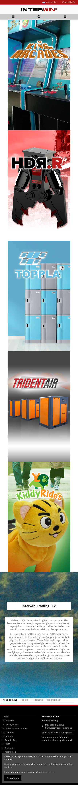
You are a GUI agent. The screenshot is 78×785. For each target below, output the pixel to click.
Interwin (9, 736)
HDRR (7, 744)
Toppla (24, 699)
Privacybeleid (11, 724)
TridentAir (37, 699)
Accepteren (13, 778)
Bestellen (9, 720)
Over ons (9, 732)
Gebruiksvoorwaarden (16, 728)
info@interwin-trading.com (58, 732)
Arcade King (10, 699)
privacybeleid (48, 772)
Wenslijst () (69, 2)
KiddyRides (53, 699)
